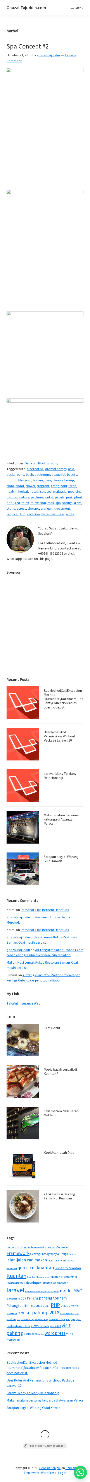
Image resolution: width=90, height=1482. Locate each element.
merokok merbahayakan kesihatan (42, 1291)
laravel (15, 1290)
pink (69, 497)
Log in (62, 1473)
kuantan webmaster (55, 1283)
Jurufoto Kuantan (68, 1268)
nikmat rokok (13, 1298)
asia (71, 469)
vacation (33, 514)
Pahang (32, 1298)
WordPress (48, 1473)
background (15, 474)
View (34, 1326)
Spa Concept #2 (28, 46)
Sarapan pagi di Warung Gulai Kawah (61, 858)
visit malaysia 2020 (49, 1326)
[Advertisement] (45, 623)
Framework (18, 1253)
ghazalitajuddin (18, 917)
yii (67, 1333)
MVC (77, 1291)
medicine (74, 491)
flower (30, 486)
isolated (45, 491)
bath (29, 474)
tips (73, 1319)
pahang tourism (53, 1298)
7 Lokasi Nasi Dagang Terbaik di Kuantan (59, 1196)
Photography (48, 463)
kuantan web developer (24, 1283)
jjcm (22, 1267)
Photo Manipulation (40, 1306)
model (66, 1291)
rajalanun (65, 1306)
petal (49, 497)
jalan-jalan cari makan (27, 1260)
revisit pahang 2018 (38, 1312)
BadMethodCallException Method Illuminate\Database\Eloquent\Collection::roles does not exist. (63, 698)
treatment (62, 508)
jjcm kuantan (41, 1267)
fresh (72, 486)
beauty (72, 474)
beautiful (58, 474)
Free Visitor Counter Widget (47, 1445)
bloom (12, 480)
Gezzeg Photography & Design (49, 1254)
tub (22, 514)
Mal (9, 962)
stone (11, 508)
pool (10, 503)
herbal (23, 491)
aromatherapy (56, 469)
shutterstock (67, 1313)
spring (67, 503)
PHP (55, 1305)
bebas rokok (14, 1247)
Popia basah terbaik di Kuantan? (60, 1071)
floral (20, 486)
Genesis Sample (50, 1468)
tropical (13, 514)
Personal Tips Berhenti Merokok (45, 910)
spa (58, 503)
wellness (57, 514)
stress (21, 508)
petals (59, 497)
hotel (33, 491)
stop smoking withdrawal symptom (52, 1319)
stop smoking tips (26, 1319)
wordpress (55, 1333)
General (30, 463)
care (48, 480)
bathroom (42, 474)
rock (50, 503)
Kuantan (16, 1275)
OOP (23, 1298)
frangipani (59, 486)
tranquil (47, 508)
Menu (79, 7)
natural (12, 497)
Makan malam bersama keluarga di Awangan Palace (61, 819)
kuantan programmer (63, 1277)
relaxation (38, 503)
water (45, 514)
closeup (68, 480)
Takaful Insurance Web (23, 1003)
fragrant (43, 486)
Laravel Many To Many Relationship (60, 775)
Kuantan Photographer (38, 1277)
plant (78, 497)
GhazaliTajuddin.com (26, 7)
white (70, 514)
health (12, 491)
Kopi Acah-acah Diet (59, 1152)
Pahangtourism (18, 1305)
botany (38, 480)
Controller (62, 1247)
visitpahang (31, 1334)
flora (10, 486)
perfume (37, 497)
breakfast (50, 1247)
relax (25, 503)
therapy (33, 508)
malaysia (59, 491)
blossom (24, 480)
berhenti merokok (33, 1247)
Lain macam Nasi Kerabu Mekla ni (62, 1113)
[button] (80, 1472)
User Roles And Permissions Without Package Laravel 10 (59, 736)
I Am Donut (52, 1028)
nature (24, 497)
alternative (35, 469)
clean (57, 480)
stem (77, 503)
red (17, 503)
